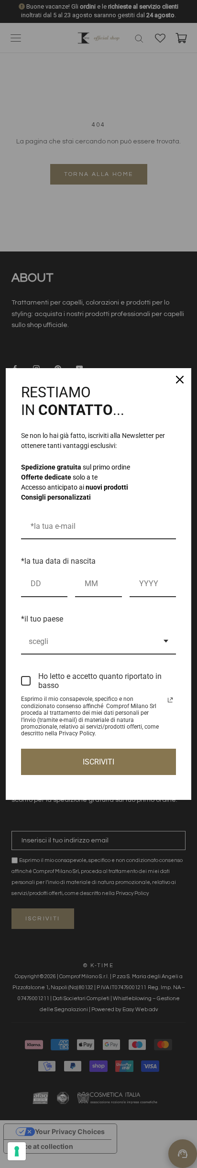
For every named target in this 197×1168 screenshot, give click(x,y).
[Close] (179, 379)
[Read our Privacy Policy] (170, 700)
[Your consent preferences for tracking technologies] (17, 1151)
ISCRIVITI (98, 761)
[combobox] (98, 642)
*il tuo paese (42, 618)
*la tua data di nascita (58, 561)
